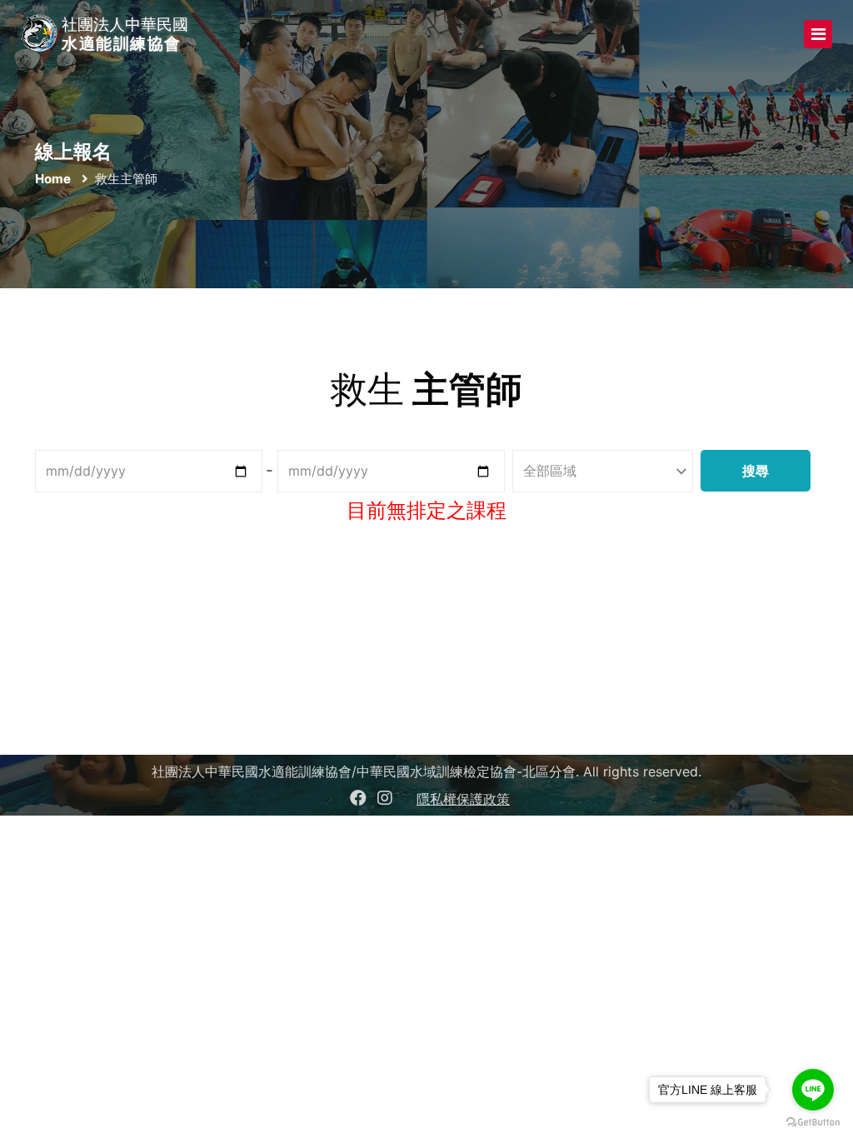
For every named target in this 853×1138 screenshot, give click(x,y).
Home (53, 179)
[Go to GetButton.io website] (813, 1121)
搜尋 (755, 470)
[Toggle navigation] (818, 34)
